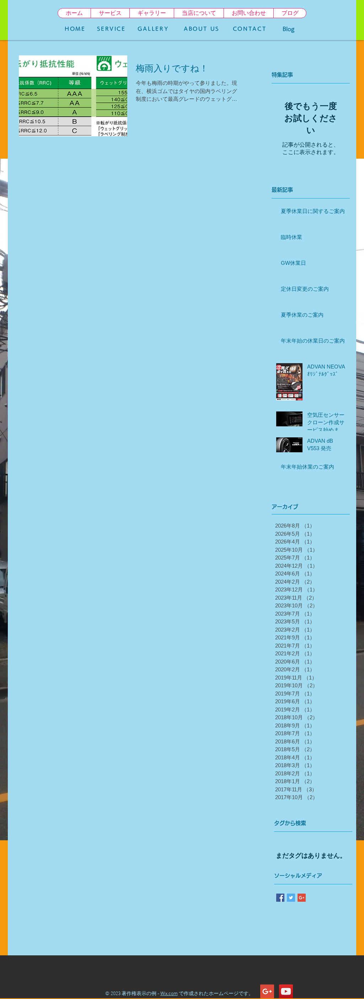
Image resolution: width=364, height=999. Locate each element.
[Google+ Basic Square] (302, 898)
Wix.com (169, 994)
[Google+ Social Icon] (267, 991)
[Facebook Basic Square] (280, 898)
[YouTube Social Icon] (286, 991)
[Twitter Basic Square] (291, 898)
